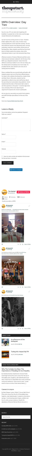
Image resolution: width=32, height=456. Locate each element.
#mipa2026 (15, 209)
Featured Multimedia (12, 101)
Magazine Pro (15, 449)
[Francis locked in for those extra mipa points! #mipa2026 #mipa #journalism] (8, 179)
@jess (21, 253)
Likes (4, 199)
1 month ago (9, 206)
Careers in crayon (8, 389)
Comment (5, 118)
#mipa (18, 209)
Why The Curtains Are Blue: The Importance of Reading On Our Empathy (16, 370)
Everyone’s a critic (6, 438)
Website (4, 149)
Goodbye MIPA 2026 (6, 425)
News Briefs (20, 101)
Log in (19, 450)
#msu (8, 253)
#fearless (21, 295)
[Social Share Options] (3, 185)
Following (12, 197)
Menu (17, 2)
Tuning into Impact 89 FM (20, 352)
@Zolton (14, 211)
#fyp (18, 295)
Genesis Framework (25, 449)
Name (4, 134)
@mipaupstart (11, 193)
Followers (21, 197)
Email (3, 141)
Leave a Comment (23, 28)
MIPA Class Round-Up (7, 432)
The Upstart (12, 191)
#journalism (22, 209)
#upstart (26, 209)
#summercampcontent (6, 211)
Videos (5, 197)
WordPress (14, 450)
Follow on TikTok (24, 192)
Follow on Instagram (17, 169)
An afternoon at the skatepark (8, 429)
